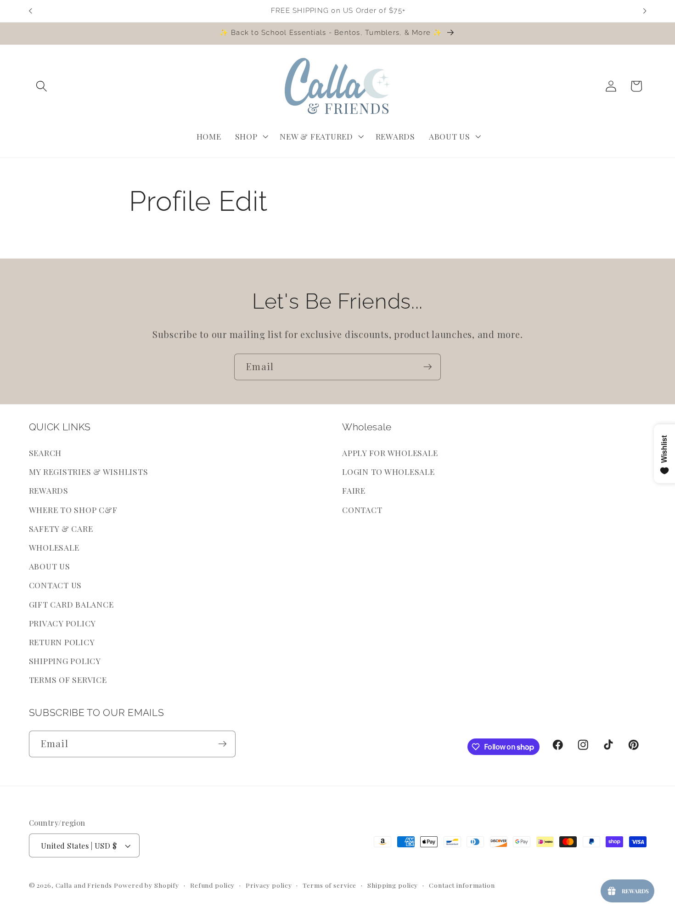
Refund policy (212, 885)
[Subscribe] (427, 367)
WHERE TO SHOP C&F (73, 509)
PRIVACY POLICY (62, 623)
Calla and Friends (84, 885)
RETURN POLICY (62, 642)
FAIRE (354, 490)
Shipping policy (392, 885)
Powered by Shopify (146, 885)
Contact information (462, 885)
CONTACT (362, 509)
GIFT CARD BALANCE (71, 604)
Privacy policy (269, 885)
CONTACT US (55, 585)
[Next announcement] (645, 11)
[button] (41, 86)
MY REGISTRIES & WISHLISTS (88, 471)
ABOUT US (49, 566)
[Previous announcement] (30, 11)
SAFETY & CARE (61, 528)
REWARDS (48, 490)
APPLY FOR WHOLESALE (390, 452)
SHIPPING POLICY (65, 660)
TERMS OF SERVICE (68, 679)
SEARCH (45, 452)
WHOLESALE (54, 547)
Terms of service (329, 885)
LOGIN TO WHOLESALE (388, 471)
